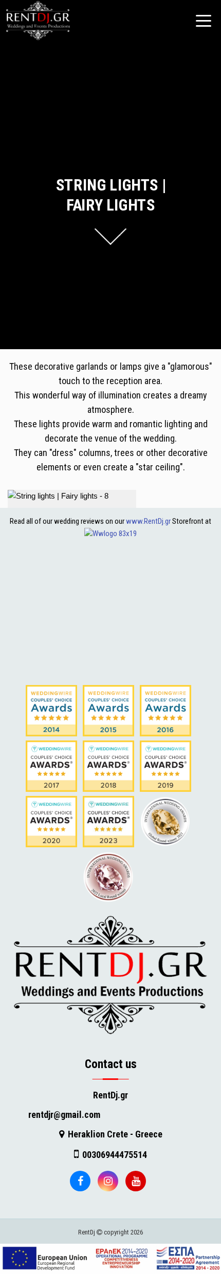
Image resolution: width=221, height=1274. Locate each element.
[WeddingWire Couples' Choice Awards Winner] (51, 710)
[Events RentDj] (35, 20)
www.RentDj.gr (148, 521)
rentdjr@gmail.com (64, 1114)
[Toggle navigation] (203, 20)
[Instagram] (108, 1181)
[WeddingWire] (110, 533)
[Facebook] (80, 1181)
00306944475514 (114, 1154)
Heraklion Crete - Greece (115, 1134)
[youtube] (135, 1181)
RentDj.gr (110, 1095)
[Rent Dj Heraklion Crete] (110, 974)
